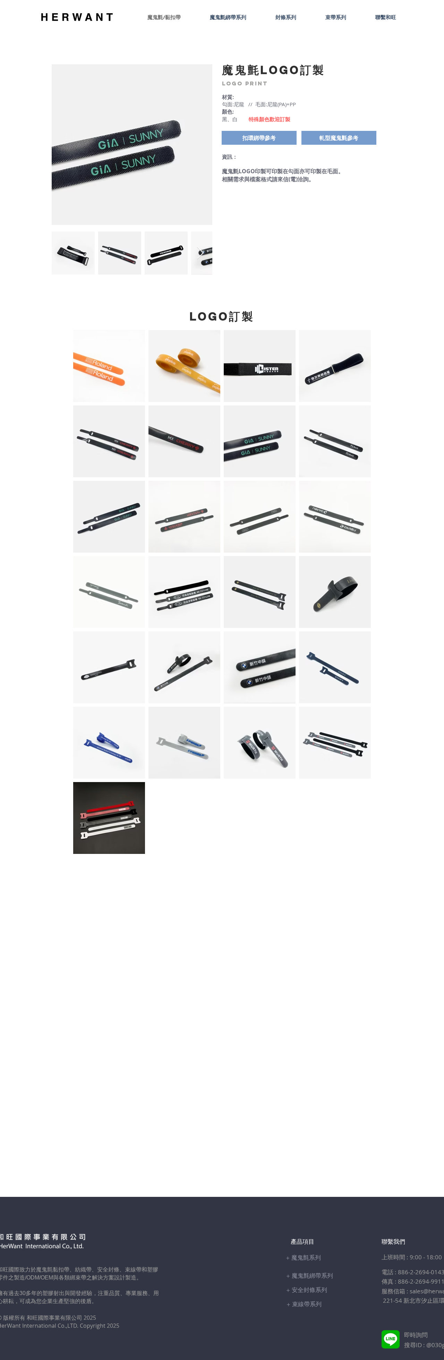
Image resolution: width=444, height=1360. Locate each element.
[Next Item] (200, 253)
